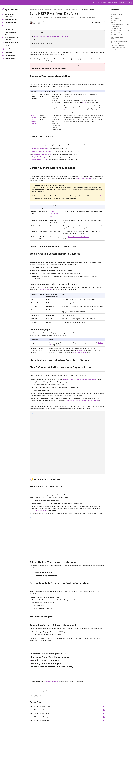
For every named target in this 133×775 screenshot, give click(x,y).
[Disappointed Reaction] (31, 695)
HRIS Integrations (70, 9)
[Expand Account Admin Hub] (22, 19)
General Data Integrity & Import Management (120, 48)
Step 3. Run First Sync (39, 157)
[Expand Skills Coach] (22, 52)
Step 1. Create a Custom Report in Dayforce (120, 21)
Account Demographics (79, 352)
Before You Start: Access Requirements (117, 17)
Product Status (112, 3)
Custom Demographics (118, 28)
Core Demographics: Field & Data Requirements (120, 25)
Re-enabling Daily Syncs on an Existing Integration (119, 42)
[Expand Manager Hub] (22, 29)
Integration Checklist (117, 14)
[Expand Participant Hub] (22, 26)
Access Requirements (39, 148)
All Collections (33, 9)
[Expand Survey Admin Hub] (22, 22)
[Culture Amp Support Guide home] (1, 2)
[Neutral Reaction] (36, 695)
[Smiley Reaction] (40, 695)
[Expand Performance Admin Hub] (22, 32)
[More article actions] (103, 22)
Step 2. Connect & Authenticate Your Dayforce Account (121, 31)
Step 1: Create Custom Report (42, 151)
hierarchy (79, 350)
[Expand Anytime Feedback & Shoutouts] (22, 37)
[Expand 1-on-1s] (22, 45)
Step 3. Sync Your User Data (118, 35)
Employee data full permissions (59, 36)
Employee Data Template (45, 289)
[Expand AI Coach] (22, 49)
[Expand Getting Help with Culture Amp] (22, 14)
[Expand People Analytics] (22, 55)
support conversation (51, 681)
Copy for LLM (97, 22)
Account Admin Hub (45, 9)
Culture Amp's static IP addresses (78, 237)
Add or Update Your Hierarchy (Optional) (119, 38)
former (84, 102)
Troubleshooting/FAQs (39, 159)
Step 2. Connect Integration (41, 154)
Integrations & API (58, 9)
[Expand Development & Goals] (22, 42)
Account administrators (41, 36)
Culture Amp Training (99, 3)
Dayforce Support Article (83, 178)
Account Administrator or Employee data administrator (79, 379)
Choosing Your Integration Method (120, 12)
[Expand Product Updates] (22, 58)
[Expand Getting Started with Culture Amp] (22, 9)
